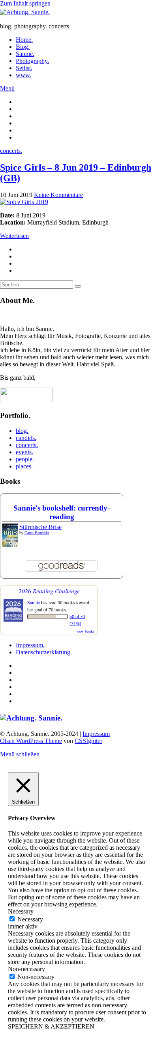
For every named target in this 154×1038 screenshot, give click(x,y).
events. (24, 452)
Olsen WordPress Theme (31, 740)
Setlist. (24, 68)
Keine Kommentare (58, 194)
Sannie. (25, 53)
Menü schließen (19, 754)
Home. (24, 39)
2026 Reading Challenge (49, 591)
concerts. (11, 150)
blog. (22, 430)
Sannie (33, 602)
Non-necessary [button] (26, 969)
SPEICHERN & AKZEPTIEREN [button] (51, 1026)
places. (24, 466)
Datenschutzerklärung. (44, 652)
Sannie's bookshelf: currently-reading (61, 512)
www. (23, 75)
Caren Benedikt (36, 533)
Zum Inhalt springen (25, 3)
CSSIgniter (88, 740)
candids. (26, 438)
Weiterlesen (14, 235)
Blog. (23, 46)
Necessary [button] (21, 911)
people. (25, 459)
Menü (7, 88)
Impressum (96, 733)
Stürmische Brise (40, 527)
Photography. (32, 61)
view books (85, 631)
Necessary (30, 919)
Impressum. (30, 645)
